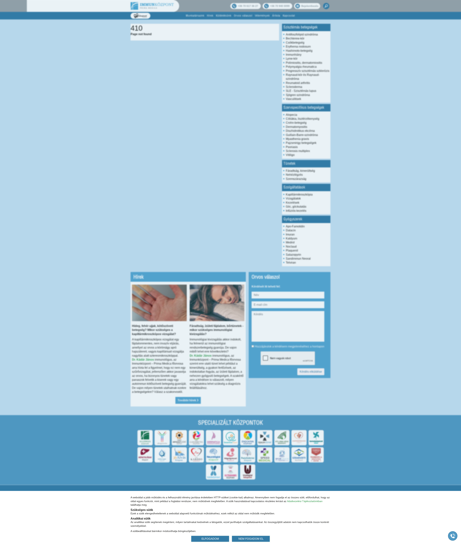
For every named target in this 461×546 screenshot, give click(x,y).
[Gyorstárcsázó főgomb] (452, 536)
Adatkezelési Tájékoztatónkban (305, 501)
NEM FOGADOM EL (250, 538)
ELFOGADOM (210, 538)
